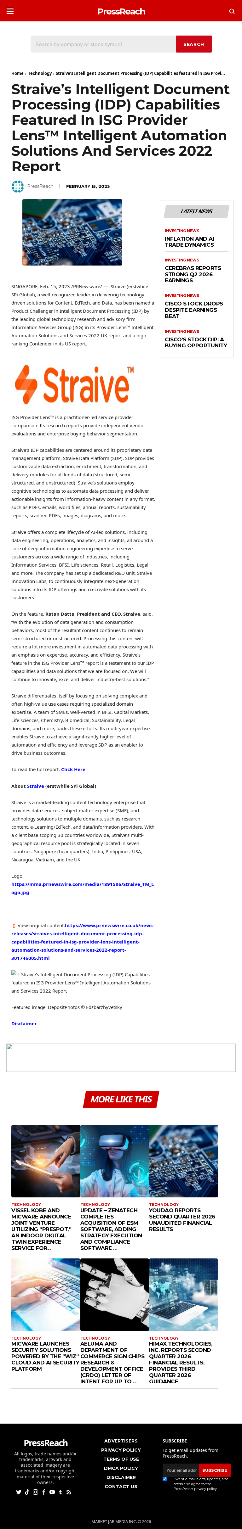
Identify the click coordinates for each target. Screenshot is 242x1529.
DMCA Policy (121, 1468)
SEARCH (193, 44)
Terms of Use (121, 1459)
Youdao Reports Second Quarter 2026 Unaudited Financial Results (182, 1219)
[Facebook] (44, 1492)
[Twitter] (19, 1492)
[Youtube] (52, 1492)
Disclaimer (24, 1023)
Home (17, 73)
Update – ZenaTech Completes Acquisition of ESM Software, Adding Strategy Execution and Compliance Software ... (111, 1229)
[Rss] (69, 1492)
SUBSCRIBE (214, 1470)
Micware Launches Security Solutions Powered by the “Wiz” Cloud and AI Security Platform (45, 1356)
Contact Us (121, 1486)
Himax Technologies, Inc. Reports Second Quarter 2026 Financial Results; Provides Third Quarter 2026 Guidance (180, 1363)
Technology (40, 73)
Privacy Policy (121, 1450)
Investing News (182, 231)
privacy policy (205, 1489)
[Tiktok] (28, 1492)
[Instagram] (36, 1492)
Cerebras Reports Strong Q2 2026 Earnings (193, 274)
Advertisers (121, 1441)
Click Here (73, 769)
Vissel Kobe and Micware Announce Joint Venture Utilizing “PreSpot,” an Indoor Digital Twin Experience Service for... (41, 1229)
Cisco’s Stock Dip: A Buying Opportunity (196, 343)
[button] (10, 9)
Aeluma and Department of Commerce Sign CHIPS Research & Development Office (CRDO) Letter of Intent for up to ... (112, 1363)
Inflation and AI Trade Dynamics (189, 242)
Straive (35, 786)
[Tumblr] (61, 1492)
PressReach (40, 186)
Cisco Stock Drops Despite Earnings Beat (194, 310)
